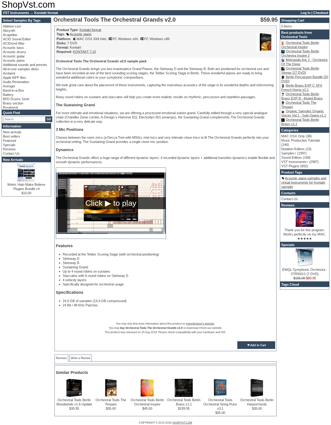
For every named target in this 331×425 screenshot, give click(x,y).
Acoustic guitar (14, 56)
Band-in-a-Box (13, 90)
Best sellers (11, 136)
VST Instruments (293, 162)
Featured (9, 140)
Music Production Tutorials (300, 140)
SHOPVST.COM (182, 422)
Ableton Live (12, 26)
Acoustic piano (14, 60)
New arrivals (12, 132)
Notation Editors (293, 149)
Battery (8, 95)
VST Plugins (290, 166)
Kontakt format (90, 30)
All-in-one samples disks (21, 69)
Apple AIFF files (14, 77)
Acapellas (10, 35)
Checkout (320, 13)
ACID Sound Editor (17, 39)
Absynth (9, 30)
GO (49, 119)
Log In (306, 13)
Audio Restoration (16, 82)
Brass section (13, 103)
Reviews (9, 149)
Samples (287, 153)
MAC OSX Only (293, 136)
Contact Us (11, 153)
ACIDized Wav (14, 43)
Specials (9, 145)
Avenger (9, 86)
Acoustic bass (13, 48)
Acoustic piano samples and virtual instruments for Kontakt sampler (303, 182)
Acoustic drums (14, 52)
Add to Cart (258, 345)
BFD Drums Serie (16, 99)
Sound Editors (291, 157)
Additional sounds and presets (25, 65)
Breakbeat (10, 107)
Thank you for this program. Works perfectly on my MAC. (304, 232)
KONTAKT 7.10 (84, 52)
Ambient (9, 73)
